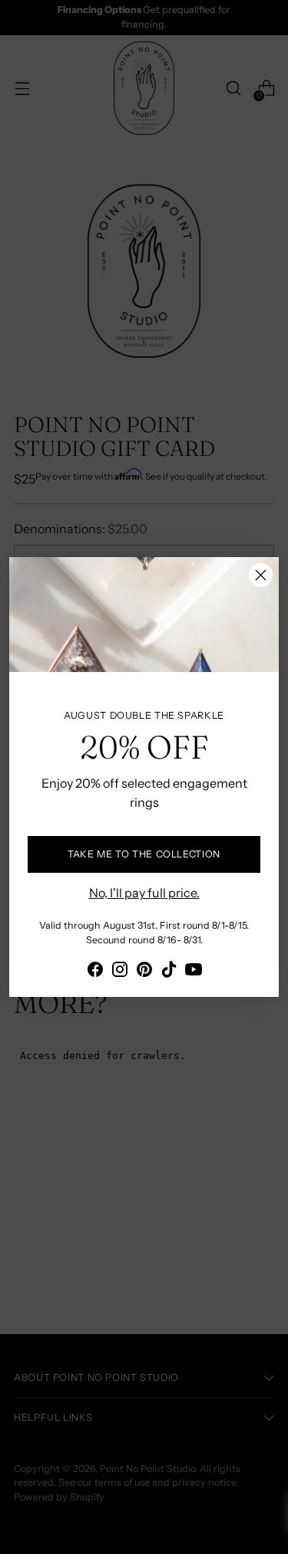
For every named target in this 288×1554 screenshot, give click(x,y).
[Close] (261, 575)
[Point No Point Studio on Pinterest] (144, 971)
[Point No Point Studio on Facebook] (95, 971)
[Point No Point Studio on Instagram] (120, 971)
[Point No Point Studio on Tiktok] (169, 971)
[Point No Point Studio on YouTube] (193, 971)
